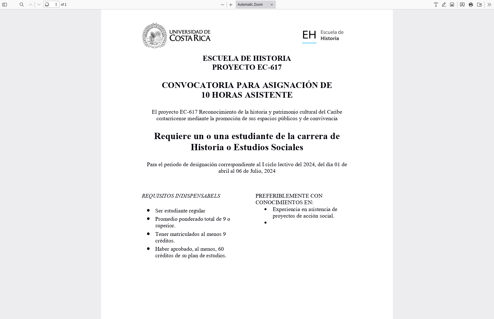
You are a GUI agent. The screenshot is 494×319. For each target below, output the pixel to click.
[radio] (436, 5)
